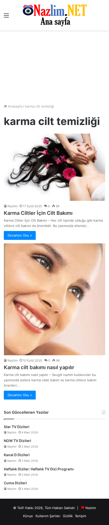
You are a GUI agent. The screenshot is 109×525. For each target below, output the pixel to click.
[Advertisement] (54, 67)
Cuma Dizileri (15, 483)
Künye (28, 516)
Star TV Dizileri (16, 427)
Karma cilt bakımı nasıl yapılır (39, 367)
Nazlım (90, 508)
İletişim (80, 516)
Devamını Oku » (20, 235)
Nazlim (12, 206)
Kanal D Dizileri (17, 455)
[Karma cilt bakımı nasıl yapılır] (54, 299)
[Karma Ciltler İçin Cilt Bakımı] (54, 167)
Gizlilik (68, 516)
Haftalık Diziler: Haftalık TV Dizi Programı (39, 469)
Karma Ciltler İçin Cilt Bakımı (38, 213)
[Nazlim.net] (55, 15)
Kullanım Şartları (47, 516)
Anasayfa (14, 106)
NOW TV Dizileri (17, 440)
